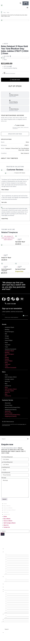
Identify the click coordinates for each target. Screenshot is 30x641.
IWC (6, 334)
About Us (7, 381)
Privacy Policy (8, 405)
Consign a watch (9, 379)
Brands (7, 552)
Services (7, 576)
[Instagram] (17, 299)
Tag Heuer (7, 344)
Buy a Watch (6, 505)
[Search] (2, 534)
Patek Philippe (8, 340)
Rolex (8, 12)
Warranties (8, 403)
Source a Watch (7, 508)
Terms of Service (5, 425)
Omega (7, 336)
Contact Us (8, 385)
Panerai (7, 338)
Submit (4, 499)
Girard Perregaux (9, 331)
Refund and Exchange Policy (12, 407)
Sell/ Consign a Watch (11, 377)
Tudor (6, 347)
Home (5, 503)
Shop (4, 12)
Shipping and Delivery (11, 409)
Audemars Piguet (9, 327)
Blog (6, 383)
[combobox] (13, 629)
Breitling (7, 329)
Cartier (9, 557)
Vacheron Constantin (10, 349)
